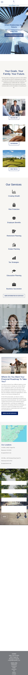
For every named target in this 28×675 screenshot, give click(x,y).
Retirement (14, 664)
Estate (14, 667)
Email (2, 488)
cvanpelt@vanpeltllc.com (14, 660)
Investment (14, 666)
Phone (3, 496)
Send (4, 516)
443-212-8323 (15, 655)
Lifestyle (14, 673)
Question (3, 504)
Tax (14, 670)
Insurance (14, 669)
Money (14, 672)
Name (2, 479)
